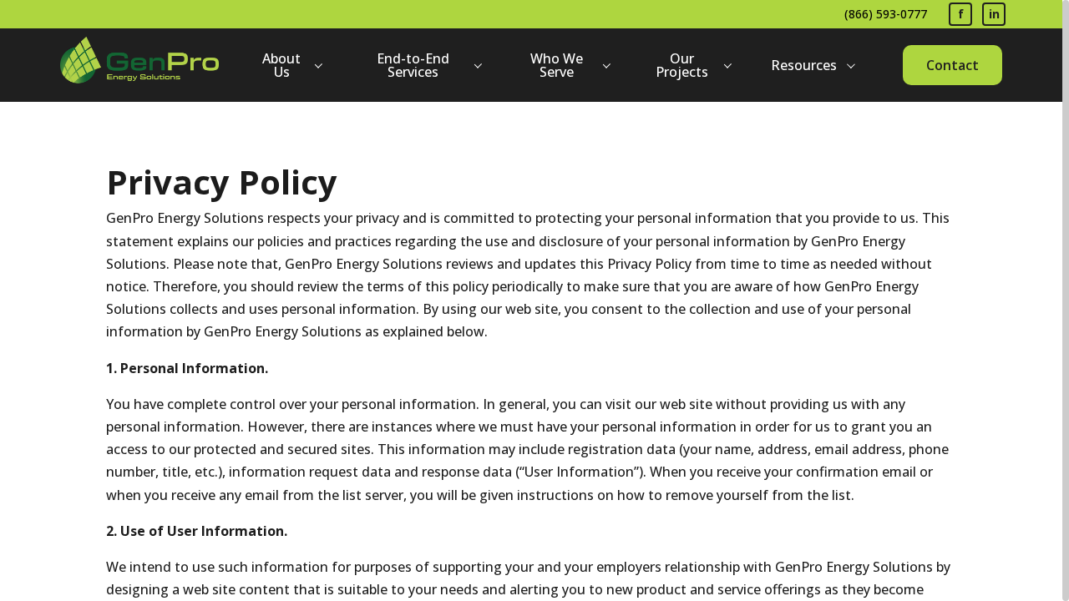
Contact (952, 65)
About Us (281, 65)
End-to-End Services (413, 65)
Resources (804, 65)
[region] (534, 300)
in (994, 14)
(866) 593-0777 (885, 14)
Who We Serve (556, 65)
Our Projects (682, 65)
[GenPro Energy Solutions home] (139, 65)
